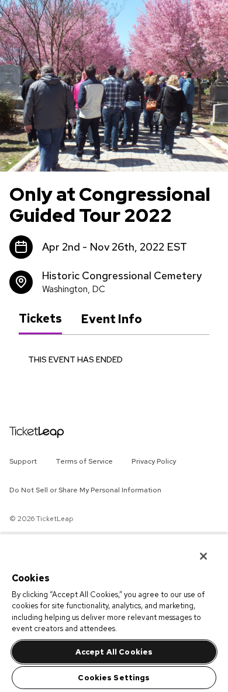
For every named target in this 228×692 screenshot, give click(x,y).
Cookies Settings (114, 678)
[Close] (195, 548)
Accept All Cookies (114, 652)
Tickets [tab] (40, 318)
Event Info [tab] (111, 319)
